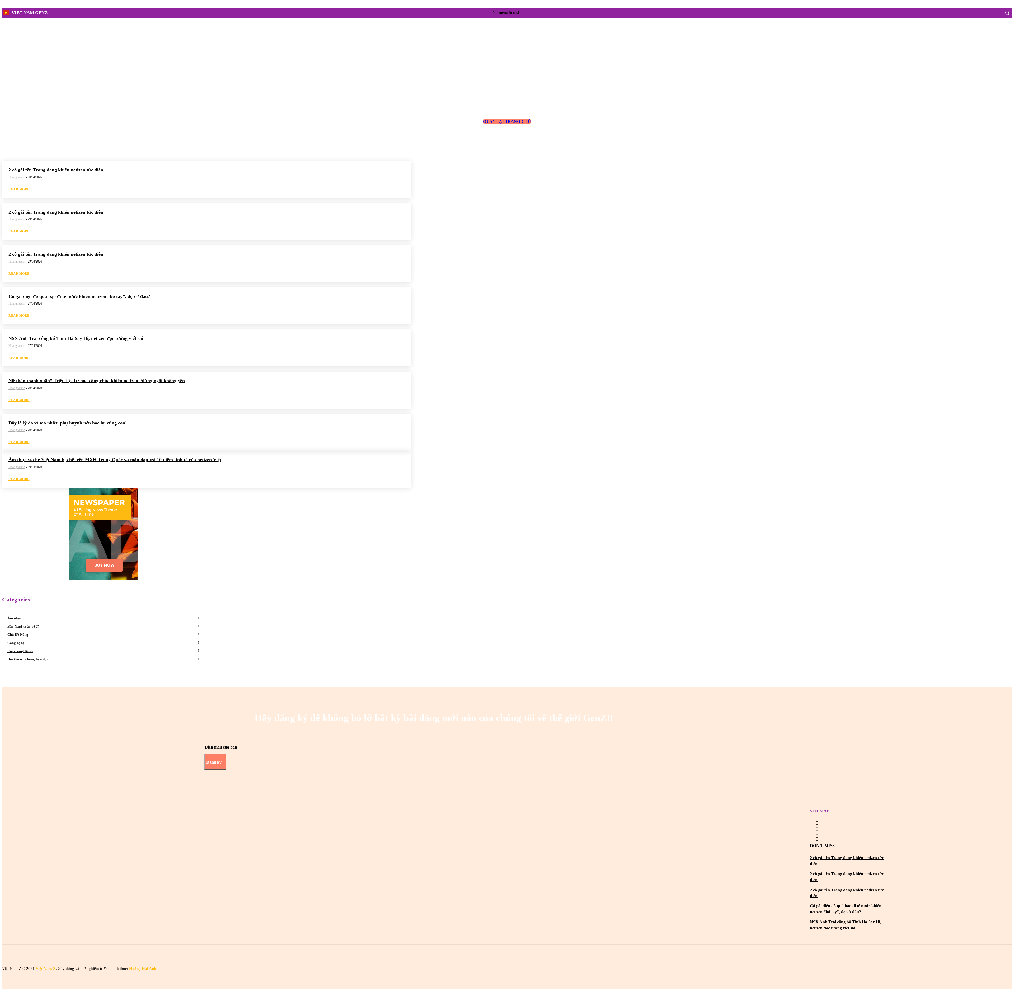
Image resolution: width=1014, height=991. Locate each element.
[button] (1007, 12)
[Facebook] (985, 12)
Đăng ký (214, 762)
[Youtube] (511, 956)
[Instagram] (995, 12)
